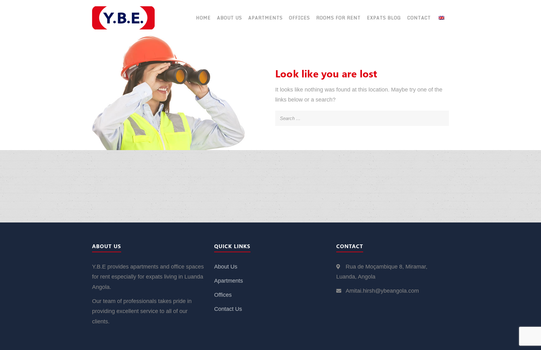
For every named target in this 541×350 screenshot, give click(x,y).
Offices (299, 17)
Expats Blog (384, 17)
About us (229, 17)
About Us (225, 267)
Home (203, 17)
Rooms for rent (338, 17)
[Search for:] (362, 115)
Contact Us (228, 309)
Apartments (265, 17)
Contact (419, 17)
